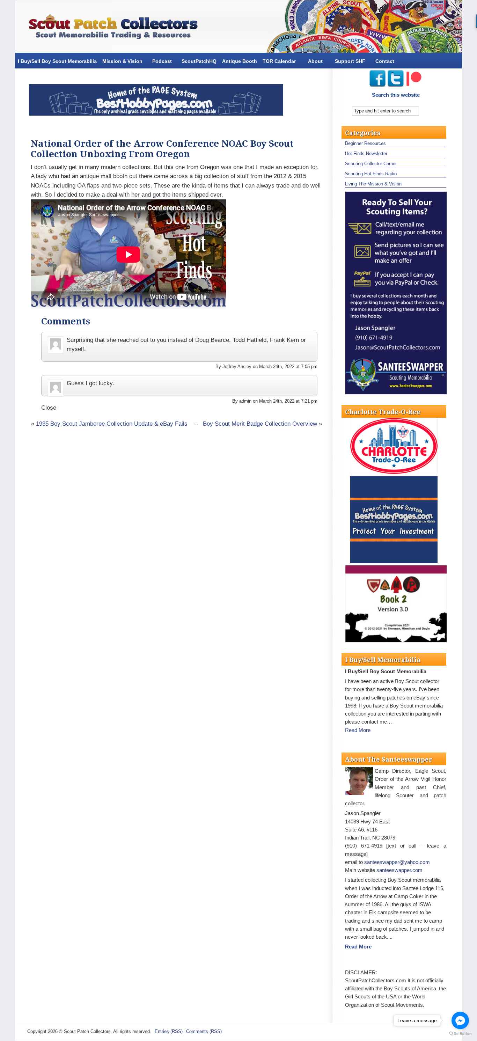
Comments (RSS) (204, 1031)
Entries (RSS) (169, 1031)
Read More (357, 730)
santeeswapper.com (399, 870)
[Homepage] (116, 28)
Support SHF (350, 61)
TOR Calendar (279, 61)
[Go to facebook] (460, 1020)
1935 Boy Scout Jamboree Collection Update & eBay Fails (112, 423)
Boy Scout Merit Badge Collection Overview (260, 423)
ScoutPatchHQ (199, 61)
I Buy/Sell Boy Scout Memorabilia (57, 61)
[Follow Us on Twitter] (396, 85)
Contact (384, 61)
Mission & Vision (122, 61)
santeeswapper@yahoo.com (397, 862)
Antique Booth (239, 61)
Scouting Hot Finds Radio (371, 173)
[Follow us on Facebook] (377, 85)
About (315, 61)
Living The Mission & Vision (373, 183)
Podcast (162, 61)
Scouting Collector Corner (371, 163)
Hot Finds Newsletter (366, 153)
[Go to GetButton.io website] (460, 1034)
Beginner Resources (365, 143)
